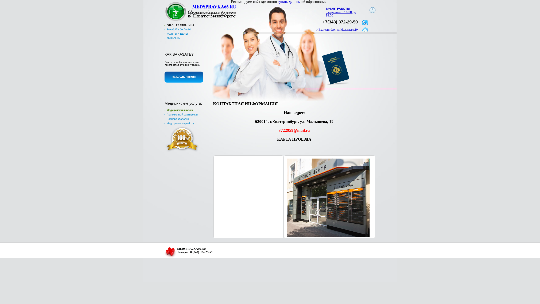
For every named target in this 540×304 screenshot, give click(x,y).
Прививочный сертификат (182, 114)
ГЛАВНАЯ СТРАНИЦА (180, 25)
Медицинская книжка (180, 110)
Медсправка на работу (180, 123)
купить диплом (289, 2)
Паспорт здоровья (178, 119)
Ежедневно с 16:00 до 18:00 (341, 12)
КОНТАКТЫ (173, 38)
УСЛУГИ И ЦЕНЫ (177, 33)
